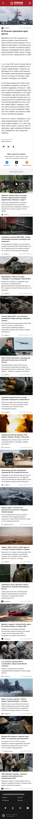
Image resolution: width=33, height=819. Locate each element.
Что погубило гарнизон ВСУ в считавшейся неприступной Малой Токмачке (14, 664)
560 (30, 788)
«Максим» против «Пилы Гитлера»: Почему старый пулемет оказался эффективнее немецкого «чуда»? (14, 198)
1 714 (30, 335)
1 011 (30, 412)
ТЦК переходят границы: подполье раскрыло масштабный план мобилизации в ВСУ (14, 776)
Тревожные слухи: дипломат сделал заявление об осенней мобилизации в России (15, 587)
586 (30, 713)
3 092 (30, 254)
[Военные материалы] (16, 3)
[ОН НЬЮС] (2, 412)
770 (30, 485)
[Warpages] (2, 601)
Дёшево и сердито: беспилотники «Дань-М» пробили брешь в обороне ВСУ (16, 625)
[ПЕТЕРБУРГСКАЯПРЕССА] (2, 751)
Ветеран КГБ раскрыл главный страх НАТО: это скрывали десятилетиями (15, 738)
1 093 (30, 374)
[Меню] (3, 3)
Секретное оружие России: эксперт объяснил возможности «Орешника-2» (15, 398)
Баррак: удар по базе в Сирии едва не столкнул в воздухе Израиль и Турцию (15, 548)
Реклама (4, 797)
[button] (3, 147)
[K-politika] (2, 484)
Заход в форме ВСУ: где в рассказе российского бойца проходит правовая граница (15, 318)
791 (30, 447)
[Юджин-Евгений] (2, 28)
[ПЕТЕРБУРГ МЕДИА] (2, 524)
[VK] (20, 808)
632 (30, 562)
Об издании (5, 800)
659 (30, 524)
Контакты (20, 797)
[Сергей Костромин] (2, 253)
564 (30, 751)
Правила (20, 800)
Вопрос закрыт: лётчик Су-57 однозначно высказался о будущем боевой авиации (14, 510)
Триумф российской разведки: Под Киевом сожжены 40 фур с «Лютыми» (15, 436)
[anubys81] (2, 214)
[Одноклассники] (13, 808)
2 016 (30, 293)
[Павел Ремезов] (2, 335)
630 (30, 601)
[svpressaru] (2, 447)
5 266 (30, 214)
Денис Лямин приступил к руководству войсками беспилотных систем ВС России (15, 360)
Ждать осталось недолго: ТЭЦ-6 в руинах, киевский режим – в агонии (14, 700)
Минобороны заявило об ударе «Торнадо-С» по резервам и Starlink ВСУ (16, 278)
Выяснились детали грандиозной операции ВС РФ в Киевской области (14, 471)
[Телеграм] (5, 808)
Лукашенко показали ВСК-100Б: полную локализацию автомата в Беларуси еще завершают (16, 239)
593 (30, 676)
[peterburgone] (2, 638)
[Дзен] (27, 808)
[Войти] (30, 3)
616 (30, 639)
